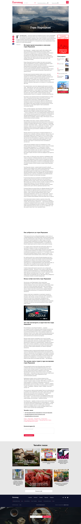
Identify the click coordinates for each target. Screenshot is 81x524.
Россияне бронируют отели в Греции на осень (35, 414)
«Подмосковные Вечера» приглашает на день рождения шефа (38, 412)
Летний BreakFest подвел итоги (32, 416)
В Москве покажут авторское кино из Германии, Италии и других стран (63, 461)
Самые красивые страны (62, 73)
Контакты (35, 497)
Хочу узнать (63, 91)
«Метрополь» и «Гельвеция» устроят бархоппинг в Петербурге (61, 484)
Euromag (17, 2)
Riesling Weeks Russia (16, 501)
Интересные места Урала (45, 420)
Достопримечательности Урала (31, 420)
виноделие (40, 501)
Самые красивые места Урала (31, 421)
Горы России (37, 418)
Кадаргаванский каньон (60, 70)
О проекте (30, 497)
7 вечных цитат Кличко (60, 59)
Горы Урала (44, 418)
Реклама (41, 497)
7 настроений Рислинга (47, 501)
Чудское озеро (61, 63)
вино (22, 501)
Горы (25, 418)
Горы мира (30, 418)
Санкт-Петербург (34, 501)
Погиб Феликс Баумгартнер (60, 77)
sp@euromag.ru (66, 504)
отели (53, 501)
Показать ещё (38, 491)
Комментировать (29, 435)
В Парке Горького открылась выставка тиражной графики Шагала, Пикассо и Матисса (18, 483)
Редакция (52, 497)
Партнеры (46, 497)
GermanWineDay (27, 501)
